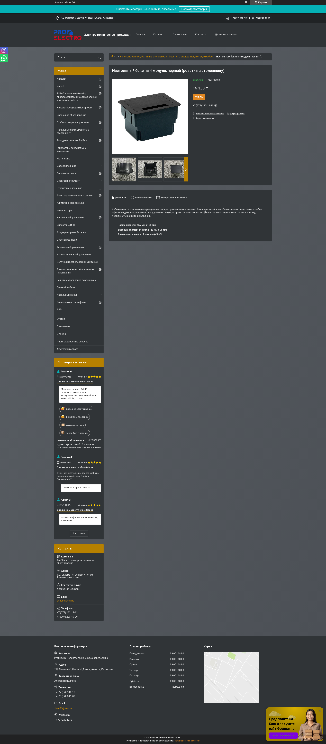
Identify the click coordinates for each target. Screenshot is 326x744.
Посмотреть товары (194, 9)
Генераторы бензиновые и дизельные (71, 150)
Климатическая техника (70, 202)
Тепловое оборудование (71, 247)
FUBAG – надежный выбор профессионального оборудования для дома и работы (77, 96)
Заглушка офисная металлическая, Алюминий (79, 519)
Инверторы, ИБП (66, 225)
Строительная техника (69, 188)
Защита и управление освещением (76, 280)
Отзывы (61, 334)
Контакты (200, 34)
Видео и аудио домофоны (71, 302)
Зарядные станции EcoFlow (72, 140)
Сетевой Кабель (66, 287)
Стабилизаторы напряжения (73, 122)
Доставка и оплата (226, 34)
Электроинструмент (68, 180)
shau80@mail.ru (65, 600)
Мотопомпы (63, 158)
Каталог (158, 34)
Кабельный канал (67, 294)
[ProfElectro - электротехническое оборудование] (68, 35)
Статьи (61, 319)
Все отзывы (79, 533)
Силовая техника (66, 173)
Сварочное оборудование (71, 115)
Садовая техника (66, 166)
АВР (59, 309)
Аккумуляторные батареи (71, 232)
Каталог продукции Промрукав (74, 107)
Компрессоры (64, 210)
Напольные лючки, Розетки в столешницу (143, 56)
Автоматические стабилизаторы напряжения (75, 271)
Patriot (60, 86)
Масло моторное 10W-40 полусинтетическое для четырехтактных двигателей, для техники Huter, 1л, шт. (78, 394)
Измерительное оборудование (74, 254)
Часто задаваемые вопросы (72, 341)
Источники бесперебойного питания (77, 262)
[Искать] (99, 57)
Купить (199, 97)
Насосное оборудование (70, 217)
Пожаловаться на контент (187, 741)
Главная (140, 34)
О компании (180, 34)
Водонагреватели (67, 239)
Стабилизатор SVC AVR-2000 (77, 487)
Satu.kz (178, 738)
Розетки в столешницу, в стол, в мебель (191, 56)
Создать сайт (61, 2)
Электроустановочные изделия (75, 195)
